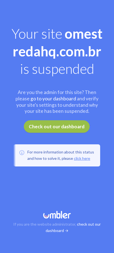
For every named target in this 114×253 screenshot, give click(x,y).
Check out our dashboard (56, 126)
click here (82, 158)
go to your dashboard (53, 98)
